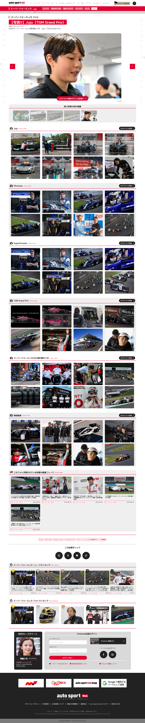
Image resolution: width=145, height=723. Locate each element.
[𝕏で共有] (59, 555)
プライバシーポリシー (32, 704)
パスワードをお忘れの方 (59, 664)
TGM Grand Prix (70, 539)
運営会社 (84, 704)
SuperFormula (59, 539)
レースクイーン (97, 3)
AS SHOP (106, 3)
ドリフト (88, 3)
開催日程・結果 (56, 8)
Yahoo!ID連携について (109, 664)
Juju (42, 539)
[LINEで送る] (77, 555)
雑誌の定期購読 (72, 704)
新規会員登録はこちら (79, 664)
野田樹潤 (103, 539)
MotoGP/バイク (70, 3)
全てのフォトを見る (126, 128)
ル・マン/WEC (60, 3)
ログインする (67, 658)
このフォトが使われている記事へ (71, 98)
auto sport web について (99, 704)
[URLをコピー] (86, 555)
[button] (132, 66)
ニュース (45, 8)
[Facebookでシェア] (68, 555)
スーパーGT (36, 3)
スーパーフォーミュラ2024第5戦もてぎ (88, 539)
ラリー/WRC (80, 3)
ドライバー (79, 8)
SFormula (48, 539)
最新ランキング (68, 8)
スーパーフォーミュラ (48, 3)
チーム (87, 8)
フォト (94, 8)
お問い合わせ (115, 704)
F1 (31, 3)
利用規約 (46, 704)
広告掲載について (58, 704)
